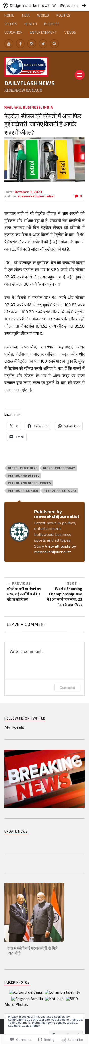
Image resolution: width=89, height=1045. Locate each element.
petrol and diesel (23, 475)
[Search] (54, 43)
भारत (17, 107)
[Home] (8, 43)
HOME (9, 15)
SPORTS (10, 24)
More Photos (16, 1004)
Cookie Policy (31, 1025)
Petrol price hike (23, 490)
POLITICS (63, 15)
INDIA (26, 15)
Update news (16, 831)
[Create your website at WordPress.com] (44, 5)
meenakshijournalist (36, 196)
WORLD (43, 15)
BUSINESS (52, 24)
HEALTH (30, 24)
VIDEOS (70, 32)
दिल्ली (8, 107)
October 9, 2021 (28, 192)
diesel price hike (22, 468)
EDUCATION (13, 32)
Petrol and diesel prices (29, 483)
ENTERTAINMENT (43, 32)
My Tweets (14, 727)
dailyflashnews (29, 83)
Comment (67, 687)
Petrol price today (60, 490)
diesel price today (59, 468)
